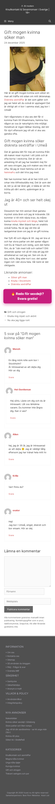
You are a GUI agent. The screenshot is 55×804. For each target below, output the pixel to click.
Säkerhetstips (13, 685)
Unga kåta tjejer (13, 762)
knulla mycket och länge (24, 221)
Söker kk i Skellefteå (15, 739)
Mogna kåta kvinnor (15, 759)
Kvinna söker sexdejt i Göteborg (20, 722)
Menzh (16, 349)
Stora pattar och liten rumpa (19, 725)
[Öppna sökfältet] (49, 21)
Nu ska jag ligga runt (18, 320)
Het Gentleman (22, 389)
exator (16, 510)
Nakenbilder (11, 718)
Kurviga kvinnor (13, 766)
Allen (15, 434)
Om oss (10, 652)
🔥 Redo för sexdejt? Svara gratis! (27, 296)
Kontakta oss (13, 656)
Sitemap (11, 660)
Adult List (45, 795)
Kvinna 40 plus (12, 736)
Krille (15, 475)
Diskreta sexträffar (14, 99)
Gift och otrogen (16, 312)
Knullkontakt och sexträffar (18, 755)
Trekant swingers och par (17, 773)
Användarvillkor (14, 699)
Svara (11, 377)
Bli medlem (29, 6)
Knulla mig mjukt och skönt (21, 316)
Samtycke (12, 681)
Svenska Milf (13, 671)
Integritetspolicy (14, 703)
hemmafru (9, 172)
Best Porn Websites (31, 795)
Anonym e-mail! (14, 688)
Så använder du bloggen (18, 663)
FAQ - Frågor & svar (16, 667)
